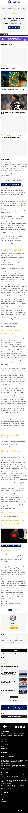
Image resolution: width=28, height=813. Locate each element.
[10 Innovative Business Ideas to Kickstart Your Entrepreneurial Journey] (14, 124)
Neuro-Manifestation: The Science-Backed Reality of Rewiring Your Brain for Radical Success (14, 761)
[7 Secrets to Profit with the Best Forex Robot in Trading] (23, 665)
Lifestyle (3, 763)
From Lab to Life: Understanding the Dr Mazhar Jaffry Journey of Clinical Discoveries (13, 786)
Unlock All (14, 650)
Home (4, 8)
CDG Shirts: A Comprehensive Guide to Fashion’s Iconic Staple (12, 67)
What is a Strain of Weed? (7, 708)
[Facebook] (9, 27)
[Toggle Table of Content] (19, 180)
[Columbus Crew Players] (23, 690)
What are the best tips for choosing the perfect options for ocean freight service (8, 674)
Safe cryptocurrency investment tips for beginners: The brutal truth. (11, 755)
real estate (20, 207)
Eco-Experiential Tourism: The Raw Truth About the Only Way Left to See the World (13, 766)
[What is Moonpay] (14, 148)
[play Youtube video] (14, 536)
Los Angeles (13, 198)
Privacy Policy (18, 653)
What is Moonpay (6, 159)
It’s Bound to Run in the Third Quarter (8, 682)
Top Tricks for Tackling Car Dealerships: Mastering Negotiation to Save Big (13, 780)
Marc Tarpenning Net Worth (20, 708)
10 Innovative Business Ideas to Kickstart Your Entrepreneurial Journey (13, 136)
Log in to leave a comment (14, 716)
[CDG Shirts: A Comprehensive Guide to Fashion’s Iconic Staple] (14, 56)
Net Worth (18, 201)
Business (9, 8)
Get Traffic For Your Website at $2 (11, 184)
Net (18, 610)
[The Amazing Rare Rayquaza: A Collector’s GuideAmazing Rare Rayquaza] (14, 79)
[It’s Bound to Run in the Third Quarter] (23, 682)
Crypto (3, 758)
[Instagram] (13, 628)
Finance (14, 8)
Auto (2, 783)
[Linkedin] (15, 628)
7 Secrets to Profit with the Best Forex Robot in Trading (9, 665)
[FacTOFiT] (14, 618)
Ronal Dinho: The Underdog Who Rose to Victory (13, 113)
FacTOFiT (7, 23)
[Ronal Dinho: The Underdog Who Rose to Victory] (14, 102)
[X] (12, 27)
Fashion (3, 65)
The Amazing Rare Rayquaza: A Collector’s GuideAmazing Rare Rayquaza (13, 90)
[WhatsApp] (18, 27)
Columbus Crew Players (8, 690)
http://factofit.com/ (14, 625)
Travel (2, 768)
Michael (14, 610)
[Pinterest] (15, 27)
